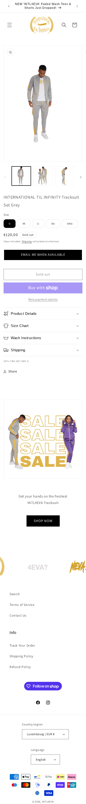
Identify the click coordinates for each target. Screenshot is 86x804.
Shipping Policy (21, 656)
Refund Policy (20, 667)
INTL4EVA (48, 801)
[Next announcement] (77, 6)
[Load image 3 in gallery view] (64, 176)
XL (55, 224)
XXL (72, 224)
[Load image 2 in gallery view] (42, 176)
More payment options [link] (43, 299)
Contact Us (18, 615)
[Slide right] (80, 177)
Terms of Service (22, 605)
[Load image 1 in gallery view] (21, 176)
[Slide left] (5, 177)
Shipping (27, 241)
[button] (9, 25)
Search (15, 594)
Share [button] (12, 371)
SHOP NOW (43, 520)
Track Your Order (22, 645)
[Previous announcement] (9, 6)
